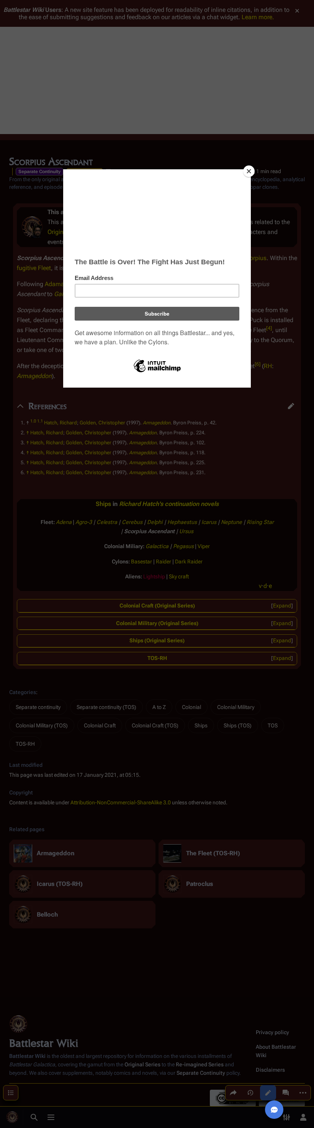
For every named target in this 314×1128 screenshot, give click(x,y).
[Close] (249, 171)
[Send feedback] (274, 1109)
